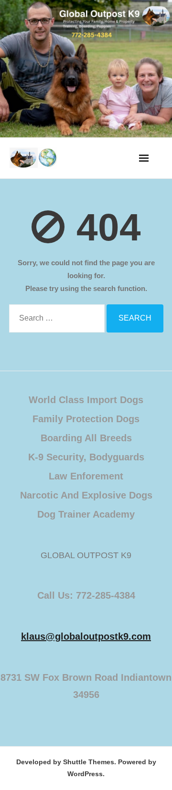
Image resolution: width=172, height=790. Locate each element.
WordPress (85, 774)
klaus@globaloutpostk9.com (86, 636)
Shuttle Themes (88, 762)
